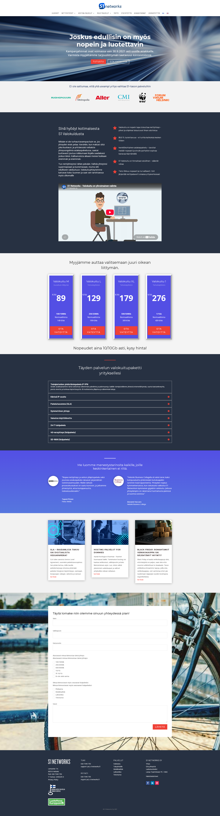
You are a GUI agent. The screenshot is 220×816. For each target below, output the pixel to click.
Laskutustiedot (151, 769)
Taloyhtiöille (117, 766)
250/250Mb (60, 665)
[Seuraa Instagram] (157, 783)
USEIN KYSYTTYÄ (154, 13)
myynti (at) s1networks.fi (90, 779)
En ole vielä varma (62, 676)
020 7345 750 (57, 774)
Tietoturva (59, 698)
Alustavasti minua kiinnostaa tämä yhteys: (68, 655)
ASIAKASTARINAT (140, 13)
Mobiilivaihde (60, 692)
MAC (166, 772)
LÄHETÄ (160, 727)
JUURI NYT (55, 13)
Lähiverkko (60, 695)
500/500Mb (60, 668)
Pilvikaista (59, 689)
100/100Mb (60, 662)
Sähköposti (57, 631)
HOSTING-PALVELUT (85, 13)
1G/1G (58, 670)
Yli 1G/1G (59, 673)
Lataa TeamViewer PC (154, 772)
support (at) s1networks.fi (90, 766)
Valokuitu (116, 764)
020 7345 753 (86, 764)
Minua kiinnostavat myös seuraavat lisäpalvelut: (71, 682)
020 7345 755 (86, 777)
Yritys (148, 764)
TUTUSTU (98, 62)
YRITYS (116, 13)
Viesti (55, 704)
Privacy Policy (53, 780)
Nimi (54, 618)
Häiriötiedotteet (152, 776)
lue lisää (53, 577)
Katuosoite (57, 643)
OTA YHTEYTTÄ (126, 13)
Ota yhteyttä (61, 331)
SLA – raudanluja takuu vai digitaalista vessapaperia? (64, 552)
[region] (110, 97)
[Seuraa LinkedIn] (152, 783)
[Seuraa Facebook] (148, 783)
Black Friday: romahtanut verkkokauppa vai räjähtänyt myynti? (153, 552)
